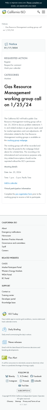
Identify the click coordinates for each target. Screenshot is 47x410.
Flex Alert (12, 357)
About (4, 228)
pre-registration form (24, 194)
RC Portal (5, 278)
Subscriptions (24, 391)
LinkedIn (37, 381)
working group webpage (17, 140)
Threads (25, 381)
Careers (5, 250)
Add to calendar (10, 183)
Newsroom (6, 235)
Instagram (13, 381)
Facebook (38, 376)
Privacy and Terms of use (31, 401)
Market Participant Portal (11, 267)
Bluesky (12, 376)
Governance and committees (13, 243)
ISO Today (13, 314)
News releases (15, 342)
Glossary (10, 401)
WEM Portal (7, 274)
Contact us (6, 291)
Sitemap (18, 401)
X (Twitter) (24, 376)
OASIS (4, 263)
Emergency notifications (11, 232)
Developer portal (8, 299)
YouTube (25, 385)
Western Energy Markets (12, 271)
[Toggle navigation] (43, 12)
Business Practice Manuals (12, 239)
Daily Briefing (14, 329)
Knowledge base (9, 302)
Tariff (4, 246)
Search (38, 11)
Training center (8, 295)
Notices (5, 24)
